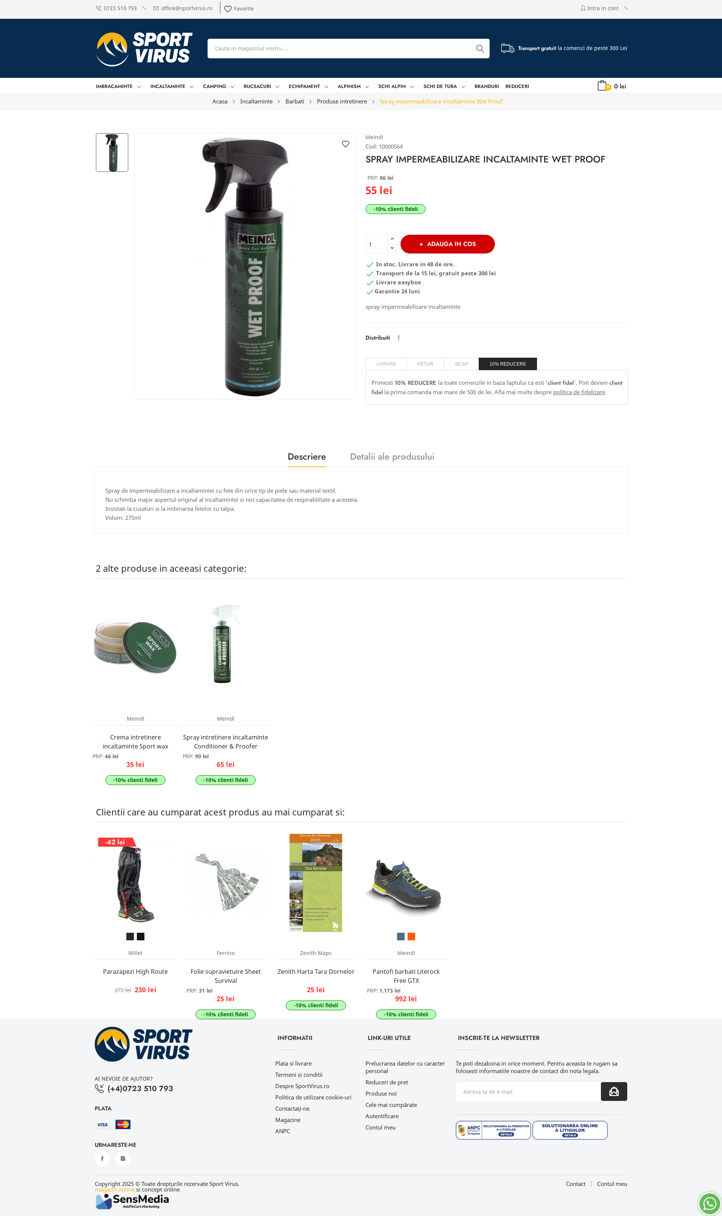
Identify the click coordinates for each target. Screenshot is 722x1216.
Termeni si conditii (299, 1074)
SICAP (461, 364)
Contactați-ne (292, 1108)
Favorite (238, 8)
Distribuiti (399, 337)
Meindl (374, 137)
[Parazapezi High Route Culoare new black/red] (140, 936)
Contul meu (381, 1127)
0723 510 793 (120, 8)
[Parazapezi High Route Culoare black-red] (130, 936)
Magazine (287, 1119)
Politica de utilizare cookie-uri (313, 1097)
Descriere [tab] (307, 457)
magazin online (115, 1189)
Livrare (386, 364)
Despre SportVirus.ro (302, 1086)
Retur (425, 364)
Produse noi (381, 1093)
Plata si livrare (293, 1063)
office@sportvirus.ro (186, 8)
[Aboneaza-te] (614, 1091)
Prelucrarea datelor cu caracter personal (405, 1067)
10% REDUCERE (508, 364)
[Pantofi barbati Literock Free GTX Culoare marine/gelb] (400, 936)
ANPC (282, 1131)
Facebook (102, 1158)
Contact (575, 1184)
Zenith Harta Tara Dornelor (316, 971)
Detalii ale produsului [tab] (392, 457)
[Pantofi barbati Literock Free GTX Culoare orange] (411, 936)
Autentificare (382, 1116)
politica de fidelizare (579, 392)
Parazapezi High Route (135, 971)
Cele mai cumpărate (391, 1104)
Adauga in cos (451, 244)
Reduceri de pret (387, 1082)
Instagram (122, 1158)
